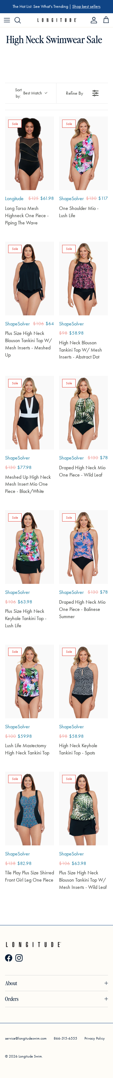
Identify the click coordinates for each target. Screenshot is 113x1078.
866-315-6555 (65, 1038)
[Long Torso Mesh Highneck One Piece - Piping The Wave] (29, 153)
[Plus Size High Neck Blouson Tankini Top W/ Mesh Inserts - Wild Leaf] (83, 808)
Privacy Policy (94, 1038)
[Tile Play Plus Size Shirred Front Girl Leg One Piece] (29, 808)
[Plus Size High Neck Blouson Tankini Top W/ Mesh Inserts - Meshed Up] (29, 278)
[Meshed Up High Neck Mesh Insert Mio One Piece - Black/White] (29, 412)
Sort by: (28, 93)
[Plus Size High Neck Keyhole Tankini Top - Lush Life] (29, 547)
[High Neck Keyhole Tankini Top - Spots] (83, 681)
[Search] (21, 20)
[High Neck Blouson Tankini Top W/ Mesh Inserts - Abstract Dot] (83, 278)
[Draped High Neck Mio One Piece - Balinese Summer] (83, 547)
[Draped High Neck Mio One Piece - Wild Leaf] (83, 412)
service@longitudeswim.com (25, 1038)
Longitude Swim (30, 1056)
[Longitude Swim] (56, 20)
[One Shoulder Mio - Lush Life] (83, 153)
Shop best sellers (86, 6)
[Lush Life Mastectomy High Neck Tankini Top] (29, 681)
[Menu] (7, 20)
